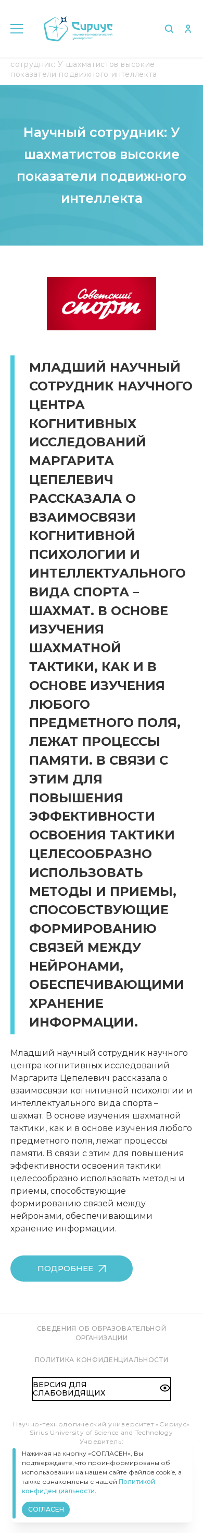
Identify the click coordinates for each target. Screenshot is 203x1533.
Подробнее (65, 1268)
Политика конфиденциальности (102, 1360)
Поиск (168, 29)
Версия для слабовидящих (69, 1389)
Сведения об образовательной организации (102, 1333)
